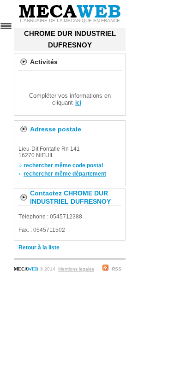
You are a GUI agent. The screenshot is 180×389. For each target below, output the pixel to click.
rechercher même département (65, 174)
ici (78, 103)
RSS (116, 268)
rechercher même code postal (63, 165)
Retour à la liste (39, 247)
